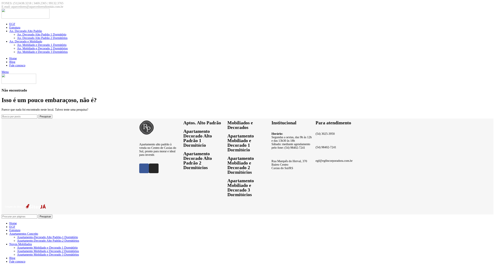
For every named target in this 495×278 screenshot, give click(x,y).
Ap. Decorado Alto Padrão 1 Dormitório (41, 34)
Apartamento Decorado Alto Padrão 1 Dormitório (197, 138)
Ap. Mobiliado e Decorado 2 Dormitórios (42, 48)
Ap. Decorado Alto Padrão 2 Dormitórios (42, 38)
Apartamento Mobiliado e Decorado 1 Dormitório (240, 142)
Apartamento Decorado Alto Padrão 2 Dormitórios (197, 160)
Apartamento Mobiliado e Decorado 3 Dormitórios (240, 187)
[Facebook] (144, 168)
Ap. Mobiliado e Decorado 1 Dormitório (42, 45)
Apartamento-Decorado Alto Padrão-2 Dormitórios (48, 240)
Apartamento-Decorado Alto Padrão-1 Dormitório (47, 237)
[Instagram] (154, 168)
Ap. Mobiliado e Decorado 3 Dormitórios (42, 51)
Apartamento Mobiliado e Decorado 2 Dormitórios (240, 165)
